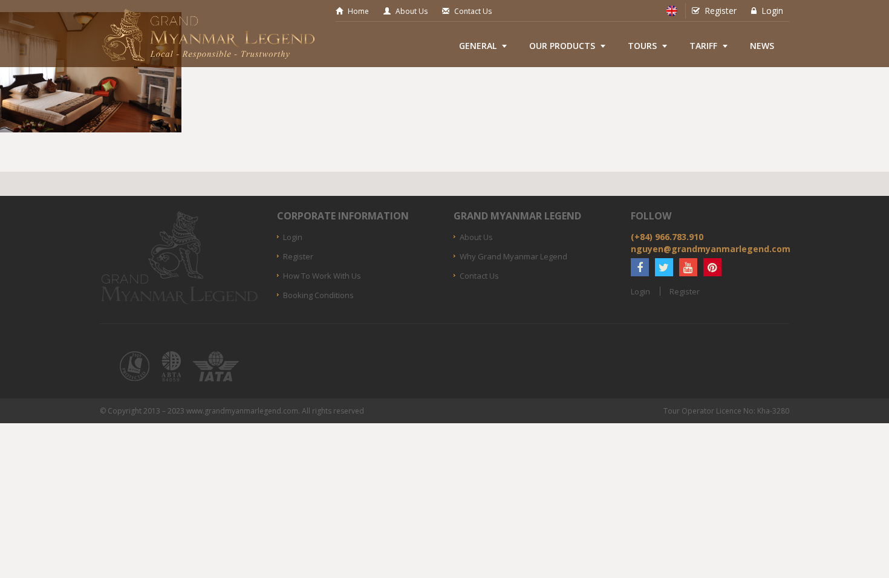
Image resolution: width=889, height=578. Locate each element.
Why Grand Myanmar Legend (513, 256)
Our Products (562, 45)
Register (721, 10)
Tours (642, 45)
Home (358, 11)
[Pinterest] (712, 267)
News (762, 45)
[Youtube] (688, 267)
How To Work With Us (322, 275)
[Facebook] (640, 267)
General (478, 45)
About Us (412, 11)
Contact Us (473, 11)
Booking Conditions (318, 295)
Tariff (703, 45)
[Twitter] (664, 267)
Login (772, 10)
